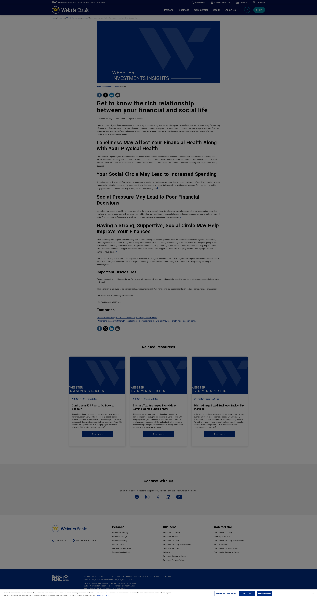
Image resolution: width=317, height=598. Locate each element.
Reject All (247, 593)
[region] (158, 593)
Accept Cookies (264, 593)
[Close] (313, 593)
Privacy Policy (101, 595)
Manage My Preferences (226, 593)
